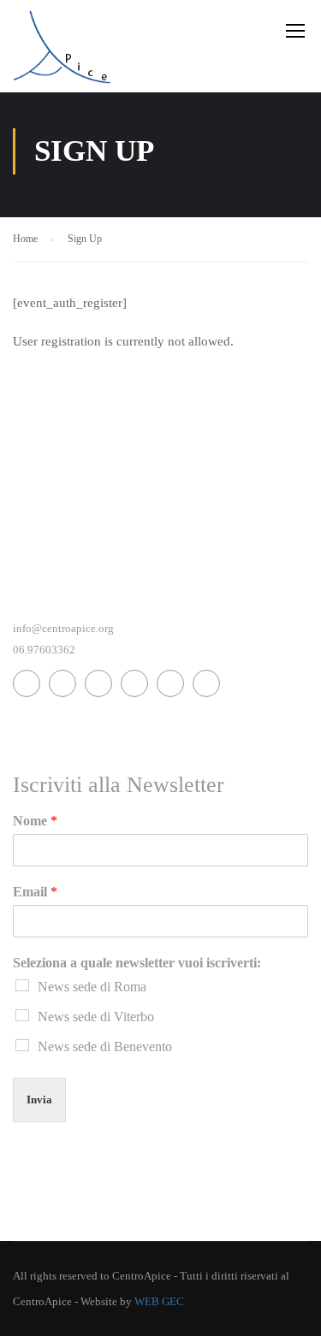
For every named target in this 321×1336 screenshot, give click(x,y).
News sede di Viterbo (96, 1016)
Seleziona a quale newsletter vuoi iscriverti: (137, 962)
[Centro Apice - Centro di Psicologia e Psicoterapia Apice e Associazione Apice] (62, 50)
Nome (35, 820)
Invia (39, 1099)
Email (35, 891)
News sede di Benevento (105, 1046)
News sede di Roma (92, 986)
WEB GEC (159, 1301)
